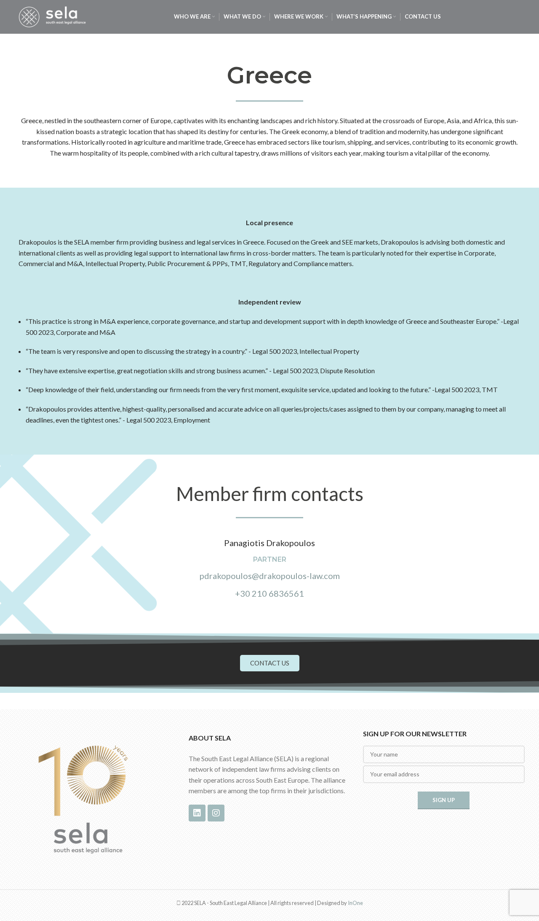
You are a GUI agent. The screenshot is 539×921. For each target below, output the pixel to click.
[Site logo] (52, 16)
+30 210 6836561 (269, 593)
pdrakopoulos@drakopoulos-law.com (270, 576)
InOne (355, 902)
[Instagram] (216, 813)
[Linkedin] (197, 813)
